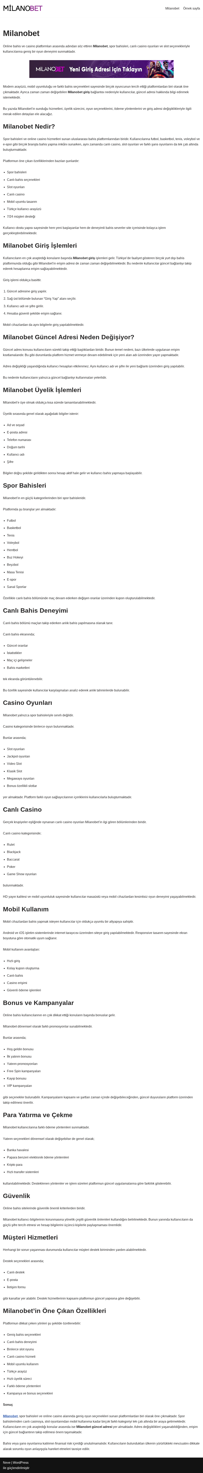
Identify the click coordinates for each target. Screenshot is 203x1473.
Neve (7, 1462)
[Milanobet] (23, 8)
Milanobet (172, 8)
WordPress (21, 1462)
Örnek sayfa (191, 8)
